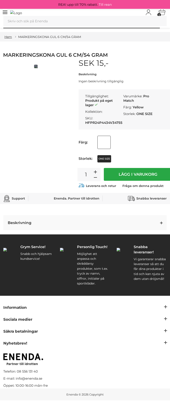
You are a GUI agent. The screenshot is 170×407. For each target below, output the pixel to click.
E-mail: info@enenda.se (22, 378)
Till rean (105, 4)
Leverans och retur (101, 186)
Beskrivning (19, 222)
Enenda (72, 394)
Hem (8, 37)
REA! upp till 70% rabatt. (85, 4)
